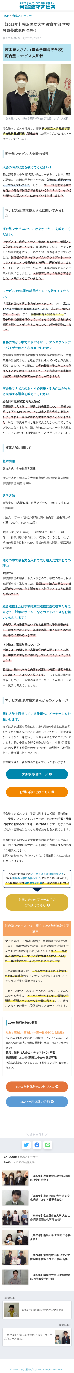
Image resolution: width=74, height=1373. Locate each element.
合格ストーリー (22, 15)
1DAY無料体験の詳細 (35, 1101)
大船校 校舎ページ (35, 774)
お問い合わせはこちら (35, 792)
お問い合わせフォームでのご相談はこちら (37, 902)
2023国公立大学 (25, 1162)
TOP (6, 15)
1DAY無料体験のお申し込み (35, 1086)
